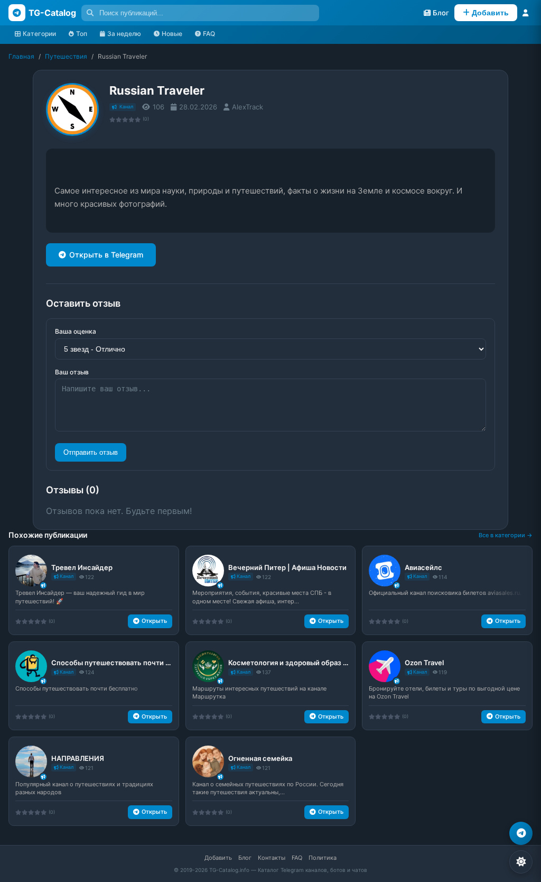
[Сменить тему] (521, 862)
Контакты (271, 857)
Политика (323, 857)
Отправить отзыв (90, 452)
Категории (39, 34)
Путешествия (66, 56)
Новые (172, 34)
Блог (244, 857)
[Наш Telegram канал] (521, 833)
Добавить (218, 857)
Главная (21, 56)
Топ (81, 34)
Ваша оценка (75, 331)
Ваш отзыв (72, 372)
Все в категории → (506, 535)
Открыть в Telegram (106, 254)
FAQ (209, 34)
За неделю (124, 34)
